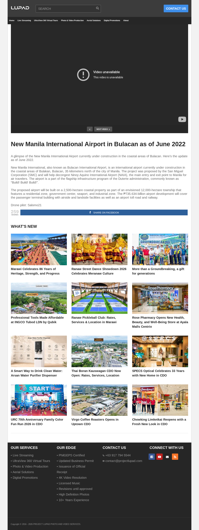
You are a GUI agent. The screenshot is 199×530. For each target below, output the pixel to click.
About (126, 20)
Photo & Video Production (72, 20)
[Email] (167, 457)
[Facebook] (152, 457)
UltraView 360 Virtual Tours (46, 20)
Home (11, 20)
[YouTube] (159, 457)
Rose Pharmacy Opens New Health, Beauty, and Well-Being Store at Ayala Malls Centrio (160, 322)
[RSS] (175, 457)
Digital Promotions (112, 20)
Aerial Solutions (94, 20)
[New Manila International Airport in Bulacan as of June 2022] (39, 249)
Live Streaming (24, 20)
